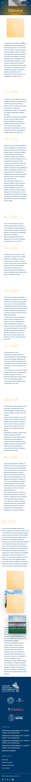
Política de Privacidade (8, 765)
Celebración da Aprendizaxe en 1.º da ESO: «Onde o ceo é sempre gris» (15, 747)
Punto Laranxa (6, 768)
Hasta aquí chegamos (9, 751)
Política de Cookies (7, 762)
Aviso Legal (5, 760)
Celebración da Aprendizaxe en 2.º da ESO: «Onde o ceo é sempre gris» (15, 742)
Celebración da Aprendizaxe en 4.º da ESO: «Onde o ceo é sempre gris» (15, 732)
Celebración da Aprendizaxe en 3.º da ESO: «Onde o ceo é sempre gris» (15, 737)
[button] (26, 2)
